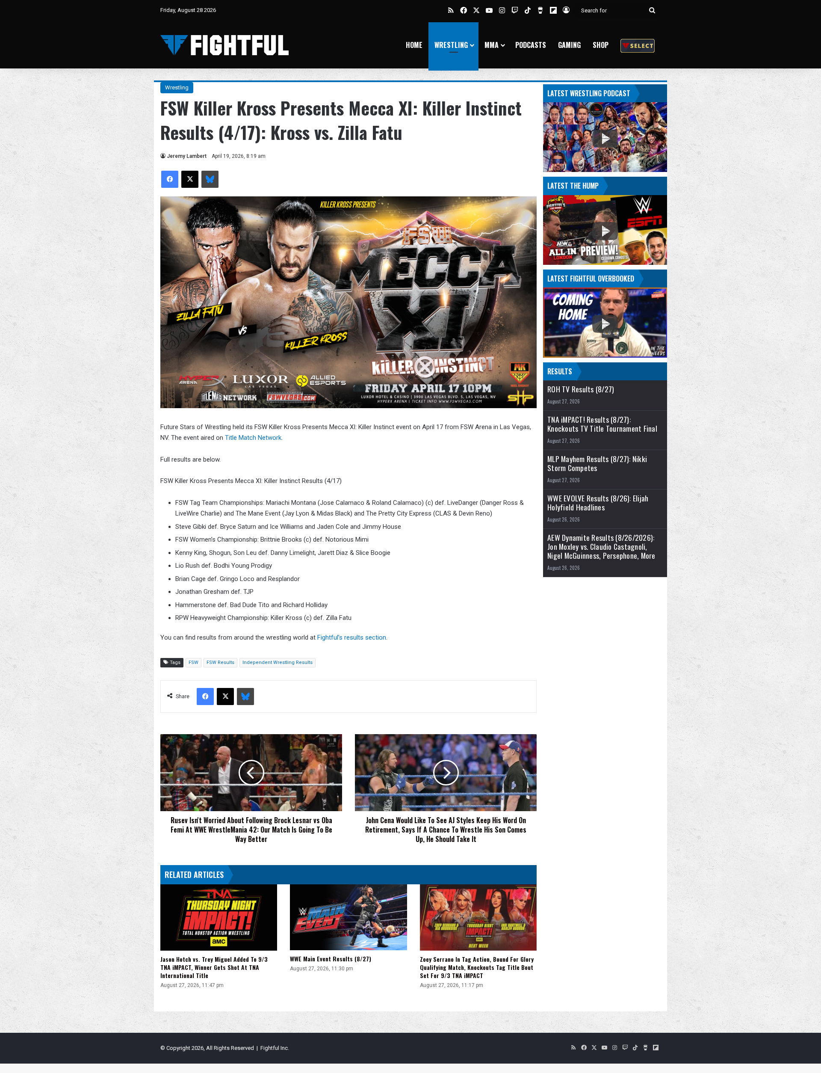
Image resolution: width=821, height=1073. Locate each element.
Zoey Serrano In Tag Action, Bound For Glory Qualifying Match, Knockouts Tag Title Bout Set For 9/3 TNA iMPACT (477, 967)
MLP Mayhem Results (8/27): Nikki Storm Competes (597, 463)
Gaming (569, 45)
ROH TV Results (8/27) (580, 389)
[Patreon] (637, 45)
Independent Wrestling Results (277, 662)
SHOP (600, 45)
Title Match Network (253, 438)
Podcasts (530, 45)
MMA (491, 45)
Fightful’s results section (351, 637)
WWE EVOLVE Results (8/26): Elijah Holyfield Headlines (597, 503)
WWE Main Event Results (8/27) (330, 958)
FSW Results (220, 662)
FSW (193, 662)
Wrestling (451, 45)
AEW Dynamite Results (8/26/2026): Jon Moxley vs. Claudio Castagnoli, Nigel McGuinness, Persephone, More (601, 546)
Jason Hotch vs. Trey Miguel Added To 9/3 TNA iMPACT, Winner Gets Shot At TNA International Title (214, 967)
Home (414, 45)
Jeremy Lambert (187, 156)
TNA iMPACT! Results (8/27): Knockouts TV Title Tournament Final (602, 424)
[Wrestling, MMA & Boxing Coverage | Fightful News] (224, 45)
